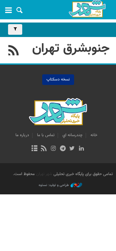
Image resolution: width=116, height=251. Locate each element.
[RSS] (13, 51)
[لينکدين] (81, 148)
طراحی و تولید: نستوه (54, 185)
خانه (94, 135)
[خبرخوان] (44, 148)
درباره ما (22, 135)
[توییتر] (72, 148)
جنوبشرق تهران (71, 49)
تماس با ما (45, 135)
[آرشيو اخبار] (34, 148)
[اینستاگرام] (53, 148)
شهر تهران (44, 174)
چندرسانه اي (72, 135)
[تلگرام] (63, 148)
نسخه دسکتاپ (58, 79)
